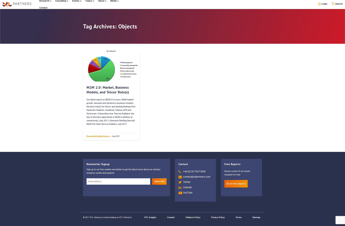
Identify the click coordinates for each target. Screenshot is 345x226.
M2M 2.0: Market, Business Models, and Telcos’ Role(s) (108, 89)
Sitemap (256, 217)
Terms (239, 217)
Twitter (186, 182)
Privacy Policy (218, 217)
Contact (171, 217)
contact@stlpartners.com (196, 176)
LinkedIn (187, 187)
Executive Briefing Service (98, 136)
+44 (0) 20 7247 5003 (194, 171)
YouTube (187, 192)
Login (324, 4)
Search (339, 4)
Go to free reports (236, 183)
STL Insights (150, 217)
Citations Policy (192, 217)
